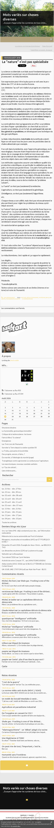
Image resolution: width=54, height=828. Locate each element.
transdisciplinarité (13, 299)
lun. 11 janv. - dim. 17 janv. (12, 515)
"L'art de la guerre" (11, 682)
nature (23, 297)
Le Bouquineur (17, 554)
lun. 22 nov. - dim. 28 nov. (11, 492)
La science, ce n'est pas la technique (27, 46)
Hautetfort (31, 815)
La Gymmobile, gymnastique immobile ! (17, 431)
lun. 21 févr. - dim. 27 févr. (11, 489)
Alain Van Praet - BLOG (37, 569)
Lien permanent (9, 297)
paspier (5, 651)
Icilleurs (5, 643)
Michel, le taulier (9, 600)
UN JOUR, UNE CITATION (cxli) (14, 569)
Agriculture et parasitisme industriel (19, 707)
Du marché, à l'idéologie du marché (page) (18, 457)
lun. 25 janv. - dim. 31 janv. (12, 512)
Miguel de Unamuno (21, 643)
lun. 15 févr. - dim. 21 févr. (11, 509)
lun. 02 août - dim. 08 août (12, 495)
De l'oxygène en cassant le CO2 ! (17, 713)
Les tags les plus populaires (41, 817)
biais (47, 297)
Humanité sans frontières (14, 755)
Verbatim (5, 554)
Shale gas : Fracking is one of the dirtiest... (32, 591)
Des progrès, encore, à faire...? (13, 454)
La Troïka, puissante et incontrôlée (15, 451)
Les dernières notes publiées (27, 817)
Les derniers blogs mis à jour (13, 817)
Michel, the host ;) (9, 581)
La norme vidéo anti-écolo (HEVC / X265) (21, 690)
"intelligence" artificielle (25, 618)
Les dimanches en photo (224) (13, 551)
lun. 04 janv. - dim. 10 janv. (12, 519)
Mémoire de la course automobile (15, 536)
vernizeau (6, 591)
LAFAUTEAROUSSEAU (36, 560)
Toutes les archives (9, 522)
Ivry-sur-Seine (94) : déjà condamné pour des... (19, 531)
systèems (42, 297)
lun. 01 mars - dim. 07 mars (12, 505)
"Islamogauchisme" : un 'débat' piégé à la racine (24, 730)
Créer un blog (23, 815)
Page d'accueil (47, 46)
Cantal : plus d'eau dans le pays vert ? (28, 659)
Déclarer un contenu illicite (9, 819)
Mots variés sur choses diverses (25, 788)
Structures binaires (9, 428)
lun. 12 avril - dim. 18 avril (11, 499)
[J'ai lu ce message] (51, 822)
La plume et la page (35, 551)
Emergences (6, 441)
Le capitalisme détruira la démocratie (34, 610)
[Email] (27, 765)
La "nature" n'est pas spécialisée (25, 61)
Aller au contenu (7, 2)
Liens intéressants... (9, 471)
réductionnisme (32, 297)
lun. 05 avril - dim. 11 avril (11, 502)
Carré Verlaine (24, 557)
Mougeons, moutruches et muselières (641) (18, 539)
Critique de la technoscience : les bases (16, 434)
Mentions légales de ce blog (23, 819)
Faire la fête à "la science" (11, 437)
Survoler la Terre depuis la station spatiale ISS (19, 448)
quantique (6, 618)
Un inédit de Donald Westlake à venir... (20, 699)
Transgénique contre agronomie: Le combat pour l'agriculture (25, 461)
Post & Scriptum (37, 536)
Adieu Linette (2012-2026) (12, 564)
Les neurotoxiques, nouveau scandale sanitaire (19, 464)
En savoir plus (15, 826)
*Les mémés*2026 (9, 557)
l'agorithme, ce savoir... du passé (41, 50)
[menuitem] (28, 46)
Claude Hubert (8, 610)
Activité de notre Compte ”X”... (13, 560)
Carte (4, 666)
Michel (5, 627)
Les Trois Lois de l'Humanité (12, 444)
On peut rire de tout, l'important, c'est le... (22, 746)
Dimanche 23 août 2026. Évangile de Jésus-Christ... (21, 545)
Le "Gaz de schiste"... (9, 467)
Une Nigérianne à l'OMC (13, 738)
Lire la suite (14, 360)
